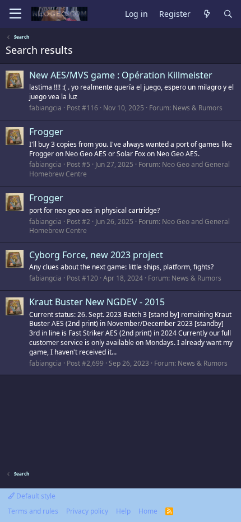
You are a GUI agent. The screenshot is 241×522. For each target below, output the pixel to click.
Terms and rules (33, 511)
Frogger (46, 131)
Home (147, 511)
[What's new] (206, 14)
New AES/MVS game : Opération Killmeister (120, 75)
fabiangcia (45, 108)
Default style (35, 496)
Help (123, 511)
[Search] (228, 14)
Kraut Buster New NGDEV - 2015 (97, 302)
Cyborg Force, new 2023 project (96, 255)
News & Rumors (198, 108)
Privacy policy (87, 511)
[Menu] (15, 14)
